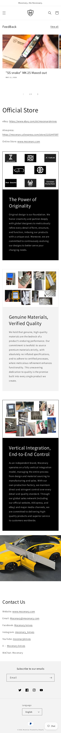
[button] (4, 13)
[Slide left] (23, 94)
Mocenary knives (23, 625)
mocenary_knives (24, 632)
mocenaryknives (22, 638)
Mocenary (26, 730)
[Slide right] (37, 94)
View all (54, 26)
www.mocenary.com (28, 141)
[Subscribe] (50, 678)
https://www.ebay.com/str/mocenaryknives (33, 121)
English (29, 712)
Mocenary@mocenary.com (24, 618)
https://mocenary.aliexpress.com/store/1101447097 (30, 134)
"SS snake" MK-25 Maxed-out (26, 73)
